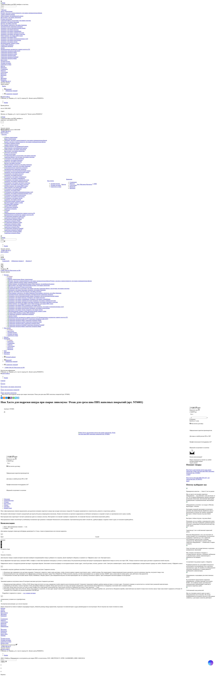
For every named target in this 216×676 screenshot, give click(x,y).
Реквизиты (4, 631)
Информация (4, 626)
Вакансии (3, 623)
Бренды (3, 611)
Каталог (9, 278)
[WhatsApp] (13, 398)
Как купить (10, 331)
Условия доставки (6, 640)
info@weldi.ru (6, 96)
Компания (10, 341)
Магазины (4, 614)
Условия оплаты (5, 638)
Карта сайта (4, 634)
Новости (3, 620)
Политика (3, 632)
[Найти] (2, 8)
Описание (7, 499)
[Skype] (16, 398)
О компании (4, 619)
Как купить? (4, 613)
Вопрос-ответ (8, 508)
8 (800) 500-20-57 (6, 81)
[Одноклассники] (4, 398)
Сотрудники (4, 622)
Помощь (3, 635)
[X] (9, 398)
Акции (3, 609)
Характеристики (9, 500)
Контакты (3, 625)
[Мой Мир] (6, 398)
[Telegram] (18, 398)
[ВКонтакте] (2, 398)
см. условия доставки (29, 593)
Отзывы (6, 502)
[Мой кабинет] (1, 253)
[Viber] (11, 398)
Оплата (6, 505)
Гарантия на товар (6, 641)
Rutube (6, 102)
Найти (2, 661)
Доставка (6, 506)
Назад (10, 276)
